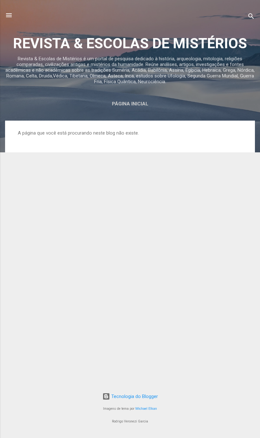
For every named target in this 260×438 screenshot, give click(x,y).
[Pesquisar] (251, 17)
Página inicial (130, 104)
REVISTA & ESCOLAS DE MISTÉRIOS (130, 43)
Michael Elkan (146, 409)
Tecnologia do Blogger (134, 396)
